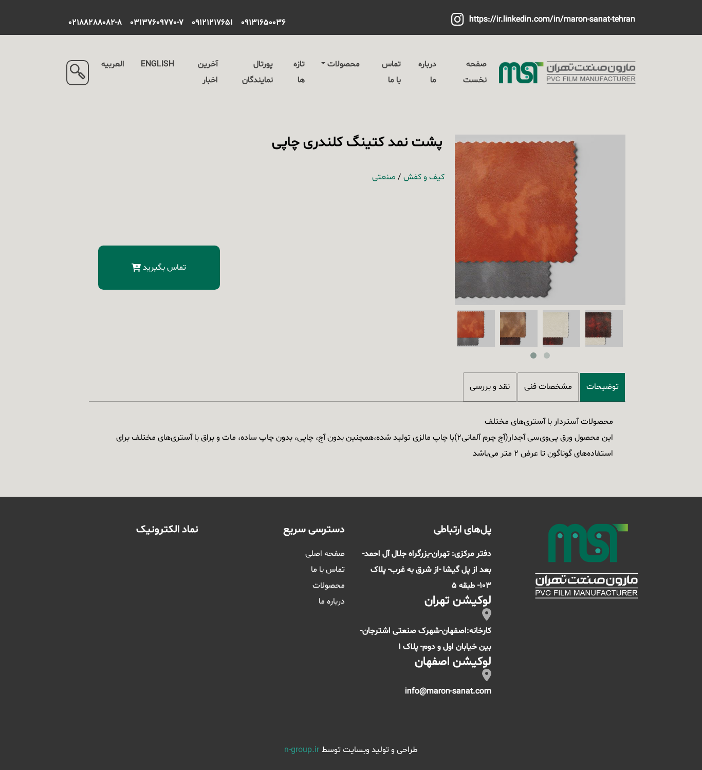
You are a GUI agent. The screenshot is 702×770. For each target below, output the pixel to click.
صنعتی (384, 177)
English (157, 64)
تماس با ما (391, 72)
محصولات (343, 64)
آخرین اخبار (208, 72)
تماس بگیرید (164, 267)
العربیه (112, 64)
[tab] (602, 387)
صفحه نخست (475, 72)
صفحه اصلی (325, 553)
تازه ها (298, 72)
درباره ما (427, 72)
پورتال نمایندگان (257, 72)
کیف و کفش (424, 177)
